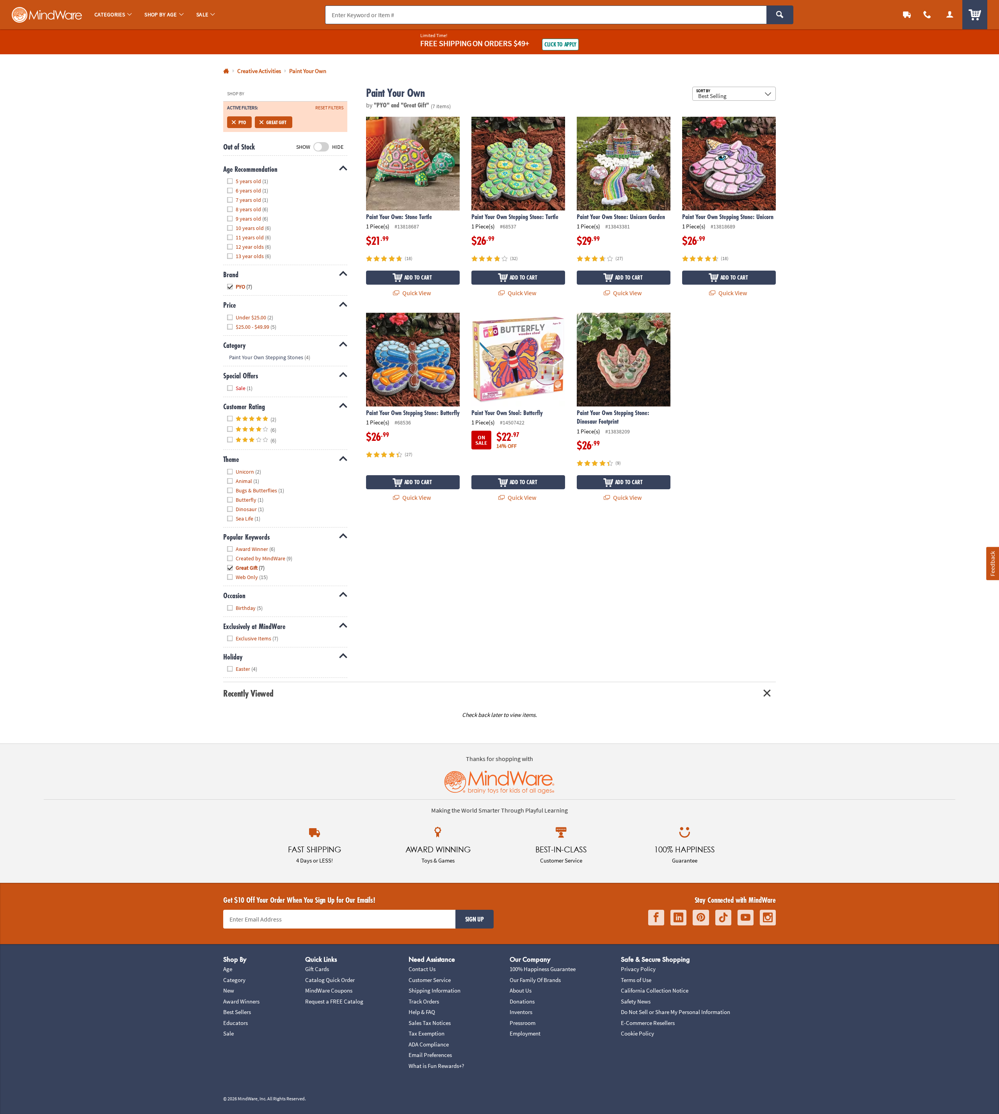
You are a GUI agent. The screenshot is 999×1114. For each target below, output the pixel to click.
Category (234, 980)
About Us (520, 990)
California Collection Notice (654, 990)
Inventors (521, 1012)
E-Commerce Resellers (648, 1023)
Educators (235, 1023)
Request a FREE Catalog (334, 1001)
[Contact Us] (927, 14)
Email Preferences (430, 1055)
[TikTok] (723, 918)
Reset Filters (329, 107)
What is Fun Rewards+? (436, 1065)
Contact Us (422, 969)
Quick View (416, 293)
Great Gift (276, 122)
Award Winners (241, 1001)
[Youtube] (746, 918)
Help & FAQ (422, 1012)
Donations (522, 1001)
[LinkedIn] (678, 918)
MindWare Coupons (328, 990)
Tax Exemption (426, 1033)
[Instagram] (768, 918)
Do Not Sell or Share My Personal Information (675, 1012)
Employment (525, 1033)
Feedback (992, 563)
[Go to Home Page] (226, 71)
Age (227, 969)
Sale (228, 1033)
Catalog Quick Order (330, 980)
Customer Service (430, 980)
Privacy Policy (638, 969)
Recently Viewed (248, 693)
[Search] (779, 14)
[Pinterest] (701, 918)
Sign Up (474, 919)
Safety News (636, 1001)
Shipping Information (434, 990)
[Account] (949, 14)
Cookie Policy (637, 1033)
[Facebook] (656, 918)
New (228, 990)
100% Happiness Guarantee (543, 969)
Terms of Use (636, 980)
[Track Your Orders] (907, 14)
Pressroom (522, 1023)
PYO (242, 122)
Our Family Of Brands (535, 980)
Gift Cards (317, 969)
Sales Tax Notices (430, 1023)
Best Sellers (237, 1012)
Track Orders (424, 1001)
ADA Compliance (429, 1044)
